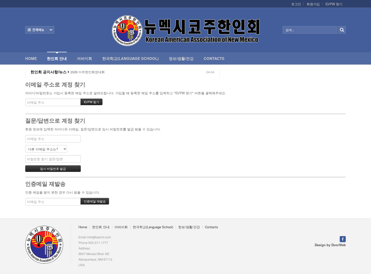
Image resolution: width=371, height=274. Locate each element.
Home (31, 58)
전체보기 (39, 30)
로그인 (296, 4)
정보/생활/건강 (181, 58)
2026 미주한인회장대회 (87, 72)
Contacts (214, 58)
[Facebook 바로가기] (343, 238)
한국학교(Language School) (130, 58)
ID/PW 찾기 (333, 4)
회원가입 (313, 4)
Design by (330, 244)
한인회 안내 (57, 58)
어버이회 (84, 58)
